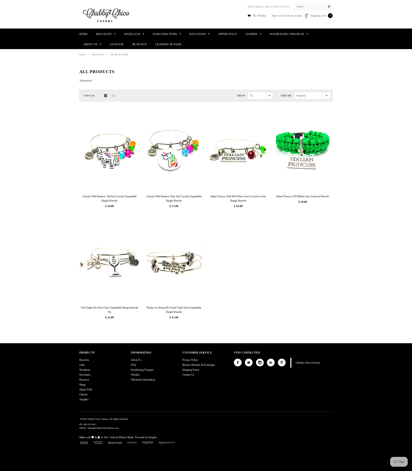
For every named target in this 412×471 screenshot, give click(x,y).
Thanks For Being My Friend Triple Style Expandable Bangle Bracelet (173, 309)
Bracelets (84, 359)
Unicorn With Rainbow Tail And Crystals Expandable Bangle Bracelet (109, 198)
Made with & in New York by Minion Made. (106, 437)
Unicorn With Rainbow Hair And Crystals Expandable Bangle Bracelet (173, 198)
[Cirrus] (167, 442)
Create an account (292, 15)
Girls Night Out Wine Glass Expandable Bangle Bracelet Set (109, 309)
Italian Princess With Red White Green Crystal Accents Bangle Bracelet (238, 198)
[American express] (98, 442)
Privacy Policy (190, 359)
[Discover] (132, 442)
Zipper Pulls (85, 389)
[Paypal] (147, 442)
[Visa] (83, 442)
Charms (83, 394)
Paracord (84, 379)
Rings (82, 384)
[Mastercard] (115, 442)
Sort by (286, 95)
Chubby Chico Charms (308, 362)
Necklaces (84, 369)
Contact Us (188, 374)
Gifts (82, 364)
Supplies (84, 399)
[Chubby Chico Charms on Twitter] (249, 362)
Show (241, 95)
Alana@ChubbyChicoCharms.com (103, 428)
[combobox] (313, 6)
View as (89, 95)
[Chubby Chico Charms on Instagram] (260, 362)
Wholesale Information (143, 379)
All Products (98, 54)
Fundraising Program (142, 369)
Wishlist (135, 374)
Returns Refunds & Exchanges (198, 364)
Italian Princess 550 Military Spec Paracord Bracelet (302, 196)
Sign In (276, 15)
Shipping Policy (191, 369)
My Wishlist (259, 15)
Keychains (85, 374)
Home (82, 54)
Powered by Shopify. (146, 437)
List (113, 95)
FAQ (133, 364)
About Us (136, 359)
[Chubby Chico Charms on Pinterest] (282, 362)
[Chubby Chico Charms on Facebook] (238, 362)
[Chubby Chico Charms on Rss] (271, 362)
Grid (105, 95)
